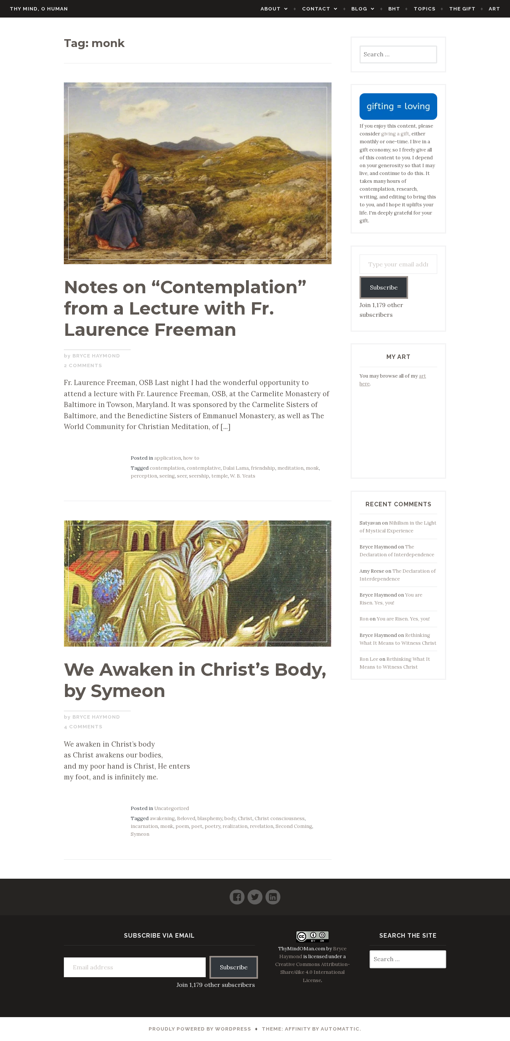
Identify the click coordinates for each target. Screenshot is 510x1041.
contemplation (167, 468)
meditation (290, 468)
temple (219, 476)
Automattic (340, 1029)
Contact (316, 9)
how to (191, 458)
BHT (394, 9)
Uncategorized (171, 808)
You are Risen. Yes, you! (403, 619)
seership (199, 476)
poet (196, 826)
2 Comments (83, 365)
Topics (425, 9)
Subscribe (384, 287)
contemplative (204, 468)
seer (182, 476)
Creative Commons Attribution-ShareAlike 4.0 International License (312, 972)
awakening (162, 818)
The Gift (462, 9)
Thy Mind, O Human (39, 9)
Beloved (186, 818)
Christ (245, 818)
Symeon (140, 834)
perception (144, 476)
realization (235, 826)
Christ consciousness (280, 818)
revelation (261, 826)
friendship (263, 468)
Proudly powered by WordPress (200, 1029)
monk (312, 468)
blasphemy (210, 818)
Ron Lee (369, 659)
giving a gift (395, 134)
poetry (212, 826)
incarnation (144, 826)
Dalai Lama (236, 468)
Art (494, 9)
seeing (167, 476)
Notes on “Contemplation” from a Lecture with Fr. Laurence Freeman (185, 308)
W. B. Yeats (242, 476)
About (271, 9)
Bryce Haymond (96, 356)
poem (182, 826)
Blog (359, 9)
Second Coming (294, 826)
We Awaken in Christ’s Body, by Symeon (195, 680)
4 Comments (83, 726)
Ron (364, 619)
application (167, 458)
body (230, 818)
